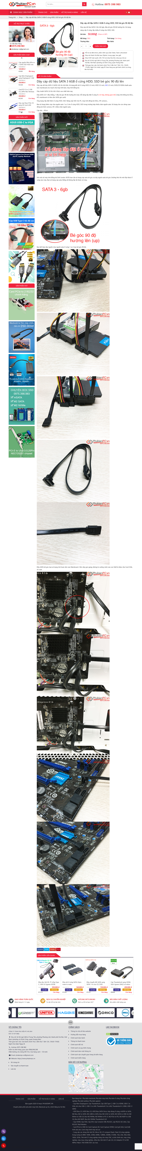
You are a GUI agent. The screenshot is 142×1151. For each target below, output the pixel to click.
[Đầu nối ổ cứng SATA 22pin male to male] (73, 969)
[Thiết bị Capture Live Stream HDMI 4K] (22, 168)
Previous (38, 62)
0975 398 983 (113, 4)
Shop (21, 17)
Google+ (52, 949)
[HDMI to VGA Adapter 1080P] (22, 201)
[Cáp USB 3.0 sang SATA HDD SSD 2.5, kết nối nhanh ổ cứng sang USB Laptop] (13, 79)
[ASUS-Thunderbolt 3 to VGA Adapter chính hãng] (22, 136)
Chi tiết (44, 990)
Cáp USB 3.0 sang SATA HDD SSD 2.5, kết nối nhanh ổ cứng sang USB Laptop (27, 77)
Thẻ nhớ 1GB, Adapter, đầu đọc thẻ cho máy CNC (26, 104)
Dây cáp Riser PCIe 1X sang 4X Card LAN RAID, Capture (26, 63)
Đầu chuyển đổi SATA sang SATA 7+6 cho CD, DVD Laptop (96, 983)
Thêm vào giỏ (100, 46)
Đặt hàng (54, 990)
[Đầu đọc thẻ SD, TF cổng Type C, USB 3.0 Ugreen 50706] (49, 969)
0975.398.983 (18, 46)
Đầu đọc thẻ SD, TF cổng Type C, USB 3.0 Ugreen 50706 (48, 983)
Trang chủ (12, 17)
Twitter (46, 949)
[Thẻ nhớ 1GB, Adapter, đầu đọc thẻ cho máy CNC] (13, 106)
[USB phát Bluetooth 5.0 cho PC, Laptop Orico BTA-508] (13, 92)
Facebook (40, 949)
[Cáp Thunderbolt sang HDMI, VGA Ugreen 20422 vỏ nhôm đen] (121, 969)
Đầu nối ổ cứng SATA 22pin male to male (71, 983)
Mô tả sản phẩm (44, 76)
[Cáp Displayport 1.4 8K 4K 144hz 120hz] (22, 266)
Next (77, 62)
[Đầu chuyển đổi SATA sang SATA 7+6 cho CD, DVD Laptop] (97, 969)
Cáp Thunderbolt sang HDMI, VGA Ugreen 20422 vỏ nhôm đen (121, 983)
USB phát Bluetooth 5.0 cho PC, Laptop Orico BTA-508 (27, 90)
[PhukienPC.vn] (22, 4)
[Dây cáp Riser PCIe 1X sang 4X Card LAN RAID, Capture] (13, 65)
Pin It (58, 949)
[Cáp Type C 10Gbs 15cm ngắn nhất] (22, 234)
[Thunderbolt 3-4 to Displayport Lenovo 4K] (22, 370)
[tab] (44, 76)
